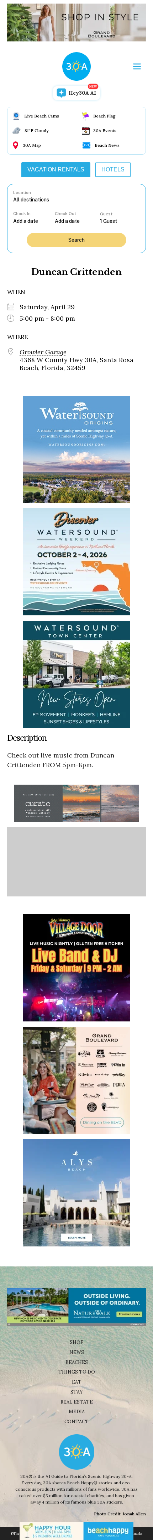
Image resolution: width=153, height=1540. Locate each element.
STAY (76, 1392)
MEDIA (77, 1412)
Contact (76, 1422)
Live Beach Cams (41, 116)
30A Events (104, 130)
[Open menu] (137, 66)
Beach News (107, 145)
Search (76, 240)
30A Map (32, 145)
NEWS (76, 1352)
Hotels (113, 169)
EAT (76, 1382)
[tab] (55, 169)
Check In (22, 213)
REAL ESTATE (76, 1402)
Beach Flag (104, 116)
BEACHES (76, 1362)
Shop (77, 1342)
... (34, 221)
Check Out (65, 213)
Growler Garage (43, 352)
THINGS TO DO (76, 1372)
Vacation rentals (55, 169)
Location (22, 192)
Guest (106, 213)
